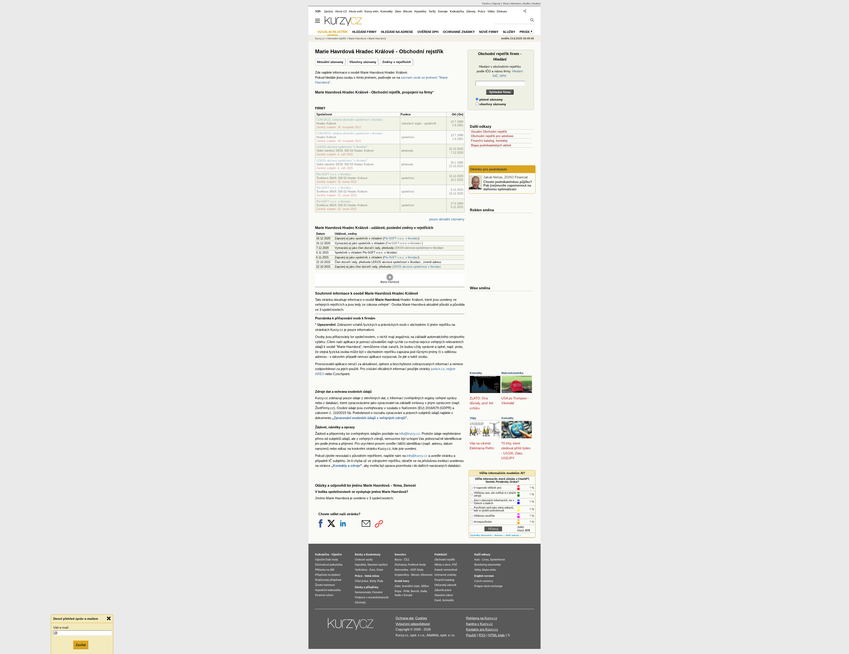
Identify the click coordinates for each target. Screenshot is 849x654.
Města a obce (442, 564)
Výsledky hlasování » (481, 535)
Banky (359, 554)
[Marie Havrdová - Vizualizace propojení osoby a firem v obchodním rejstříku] (390, 282)
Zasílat (81, 644)
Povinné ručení (324, 595)
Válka (491, 11)
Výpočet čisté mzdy (326, 559)
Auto (477, 559)
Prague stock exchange (488, 586)
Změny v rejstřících (396, 62)
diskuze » (499, 535)
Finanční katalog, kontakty (489, 140)
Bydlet (526, 3)
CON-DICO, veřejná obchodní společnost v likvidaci (349, 119)
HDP (413, 569)
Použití (471, 635)
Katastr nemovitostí (445, 569)
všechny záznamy (492, 104)
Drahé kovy (402, 581)
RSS (482, 635)
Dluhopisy (401, 564)
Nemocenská (363, 592)
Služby (509, 32)
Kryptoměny (402, 574)
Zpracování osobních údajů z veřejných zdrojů (369, 418)
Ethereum (426, 574)
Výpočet (336, 554)
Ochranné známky (459, 32)
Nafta (424, 591)
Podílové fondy (417, 564)
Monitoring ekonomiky (487, 564)
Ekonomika (401, 569)
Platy (380, 581)
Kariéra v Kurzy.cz (479, 624)
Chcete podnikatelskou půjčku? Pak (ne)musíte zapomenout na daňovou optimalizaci (507, 185)
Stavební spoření (377, 564)
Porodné (377, 592)
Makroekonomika (512, 373)
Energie (443, 11)
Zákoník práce (442, 590)
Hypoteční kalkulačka (328, 590)
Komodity (476, 373)
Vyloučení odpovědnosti (413, 624)
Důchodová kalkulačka (328, 564)
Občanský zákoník (445, 585)
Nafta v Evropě (403, 595)
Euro (372, 569)
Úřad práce (361, 581)
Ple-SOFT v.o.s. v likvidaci (333, 174)
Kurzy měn (371, 11)
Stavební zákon (443, 595)
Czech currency (483, 581)
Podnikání (440, 554)
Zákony (471, 11)
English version (484, 576)
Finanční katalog (444, 580)
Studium (536, 3)
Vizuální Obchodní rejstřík (489, 131)
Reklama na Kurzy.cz (481, 618)
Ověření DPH (427, 32)
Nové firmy (488, 32)
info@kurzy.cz (409, 433)
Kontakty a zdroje (346, 465)
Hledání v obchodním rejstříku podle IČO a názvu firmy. (500, 71)
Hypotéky (420, 11)
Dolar (380, 569)
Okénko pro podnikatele (488, 169)
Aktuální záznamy (330, 62)
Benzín (415, 591)
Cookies (421, 618)
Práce (481, 11)
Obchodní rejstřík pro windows (492, 136)
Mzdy (373, 581)
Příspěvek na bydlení (327, 574)
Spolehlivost (497, 559)
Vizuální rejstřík (332, 32)
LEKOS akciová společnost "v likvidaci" (342, 147)
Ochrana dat (404, 618)
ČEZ (406, 559)
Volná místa (372, 576)
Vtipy (473, 418)
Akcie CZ (341, 11)
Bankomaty (373, 554)
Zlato (398, 11)
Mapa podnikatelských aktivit (491, 145)
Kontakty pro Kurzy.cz (482, 629)
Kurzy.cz (320, 38)
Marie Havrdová (357, 38)
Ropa (398, 591)
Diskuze (502, 11)
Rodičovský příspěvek (328, 580)
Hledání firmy (364, 32)
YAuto (506, 3)
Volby (477, 569)
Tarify (432, 11)
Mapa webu (489, 569)
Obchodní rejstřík (336, 38)
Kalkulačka (457, 11)
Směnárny (361, 569)
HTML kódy (496, 635)
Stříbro (425, 586)
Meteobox (516, 3)
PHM (406, 591)
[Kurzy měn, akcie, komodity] (351, 625)
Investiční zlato (411, 586)
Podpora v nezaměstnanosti (371, 597)
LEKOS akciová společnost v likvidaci (416, 266)
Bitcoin (407, 11)
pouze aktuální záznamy (447, 219)
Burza (398, 559)
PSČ (454, 564)
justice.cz (438, 369)
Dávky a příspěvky (367, 587)
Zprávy (328, 11)
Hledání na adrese (397, 32)
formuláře (448, 600)
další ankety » (513, 535)
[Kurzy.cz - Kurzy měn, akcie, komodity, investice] (343, 25)
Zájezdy (496, 3)
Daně (437, 600)
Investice (400, 554)
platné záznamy (490, 99)
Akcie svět (355, 11)
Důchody (360, 602)
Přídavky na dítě (324, 569)
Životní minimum (325, 585)
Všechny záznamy (362, 62)
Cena (485, 559)
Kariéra (486, 3)
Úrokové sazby (364, 559)
